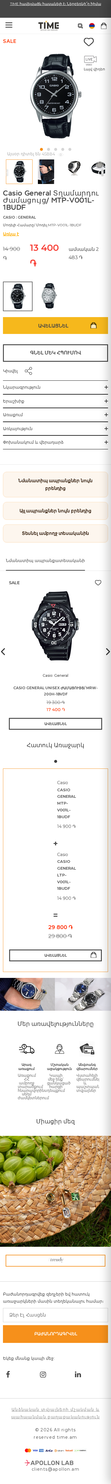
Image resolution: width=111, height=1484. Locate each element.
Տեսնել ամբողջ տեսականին (55, 533)
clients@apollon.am (55, 1469)
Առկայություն (18, 428)
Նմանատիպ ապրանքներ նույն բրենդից (55, 484)
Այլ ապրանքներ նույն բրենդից (55, 510)
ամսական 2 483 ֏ (84, 253)
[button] (41, 149)
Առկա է (11, 234)
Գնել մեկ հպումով (55, 353)
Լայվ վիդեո (94, 69)
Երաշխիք (13, 401)
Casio (9, 217)
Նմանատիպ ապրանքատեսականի (45, 560)
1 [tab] (56, 761)
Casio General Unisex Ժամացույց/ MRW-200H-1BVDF (55, 691)
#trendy (55, 1260)
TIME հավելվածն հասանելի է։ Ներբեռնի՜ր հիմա (55, 3)
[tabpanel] (55, 870)
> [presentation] (102, 172)
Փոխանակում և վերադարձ (33, 442)
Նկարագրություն (22, 387)
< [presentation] (7, 172)
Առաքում (13, 414)
